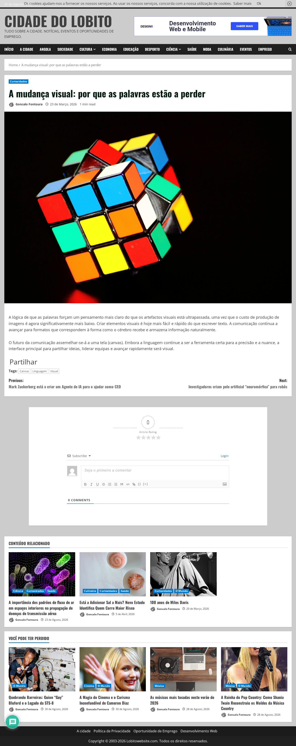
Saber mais (242, 3)
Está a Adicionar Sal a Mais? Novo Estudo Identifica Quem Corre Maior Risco (112, 605)
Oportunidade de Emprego (155, 731)
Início (8, 49)
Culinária (225, 49)
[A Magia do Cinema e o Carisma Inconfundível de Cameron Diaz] (113, 669)
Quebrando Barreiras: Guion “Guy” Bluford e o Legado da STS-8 (36, 699)
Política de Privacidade (112, 731)
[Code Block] (128, 484)
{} (139, 484)
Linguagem (40, 371)
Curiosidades (18, 81)
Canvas (24, 371)
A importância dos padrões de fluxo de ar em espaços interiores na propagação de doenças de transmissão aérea (41, 607)
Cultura (86, 49)
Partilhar (23, 362)
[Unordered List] (116, 484)
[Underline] (97, 484)
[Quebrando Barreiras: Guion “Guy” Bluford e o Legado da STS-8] (42, 669)
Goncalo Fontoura (28, 104)
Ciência (172, 49)
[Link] (134, 484)
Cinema (89, 686)
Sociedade (65, 49)
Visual (54, 371)
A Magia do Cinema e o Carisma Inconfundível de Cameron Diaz (105, 699)
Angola (45, 49)
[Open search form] (290, 49)
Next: (238, 383)
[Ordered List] (110, 484)
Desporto (152, 49)
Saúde (192, 49)
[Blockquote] (122, 484)
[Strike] (104, 484)
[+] (145, 484)
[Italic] (91, 484)
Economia (109, 49)
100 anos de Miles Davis (169, 602)
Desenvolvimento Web (199, 731)
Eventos (246, 49)
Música (159, 686)
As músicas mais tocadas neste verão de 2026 (182, 699)
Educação (130, 49)
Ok (259, 3)
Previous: (65, 383)
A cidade (26, 49)
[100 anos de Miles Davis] (183, 574)
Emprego (265, 49)
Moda (207, 49)
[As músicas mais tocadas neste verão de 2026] (183, 669)
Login (224, 456)
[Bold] (85, 484)
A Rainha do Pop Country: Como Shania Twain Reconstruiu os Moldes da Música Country (252, 702)
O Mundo (182, 591)
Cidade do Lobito (58, 20)
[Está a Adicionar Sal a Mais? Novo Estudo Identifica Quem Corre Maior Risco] (113, 574)
